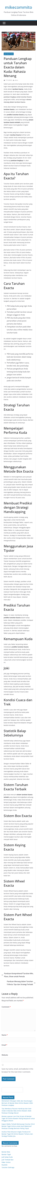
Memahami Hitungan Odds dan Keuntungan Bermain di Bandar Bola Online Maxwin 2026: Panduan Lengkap (17, 1103)
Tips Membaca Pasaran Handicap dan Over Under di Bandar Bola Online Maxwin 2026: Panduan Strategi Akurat (16, 1111)
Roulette (4, 1165)
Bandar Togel (6, 1154)
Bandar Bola (6, 1152)
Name (5, 1035)
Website (5, 1055)
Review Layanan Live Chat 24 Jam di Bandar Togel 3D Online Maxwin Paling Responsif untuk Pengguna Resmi (18, 1118)
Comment (6, 1007)
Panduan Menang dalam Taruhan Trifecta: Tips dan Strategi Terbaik (20, 983)
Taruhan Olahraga (8, 1167)
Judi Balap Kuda (9, 54)
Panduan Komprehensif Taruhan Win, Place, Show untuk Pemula (18, 975)
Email (4, 1045)
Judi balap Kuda (7, 1157)
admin (16, 80)
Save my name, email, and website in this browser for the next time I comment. (17, 1070)
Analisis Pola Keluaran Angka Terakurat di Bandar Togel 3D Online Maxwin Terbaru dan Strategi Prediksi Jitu (17, 1134)
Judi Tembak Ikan (7, 1160)
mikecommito (18, 7)
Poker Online (6, 1162)
